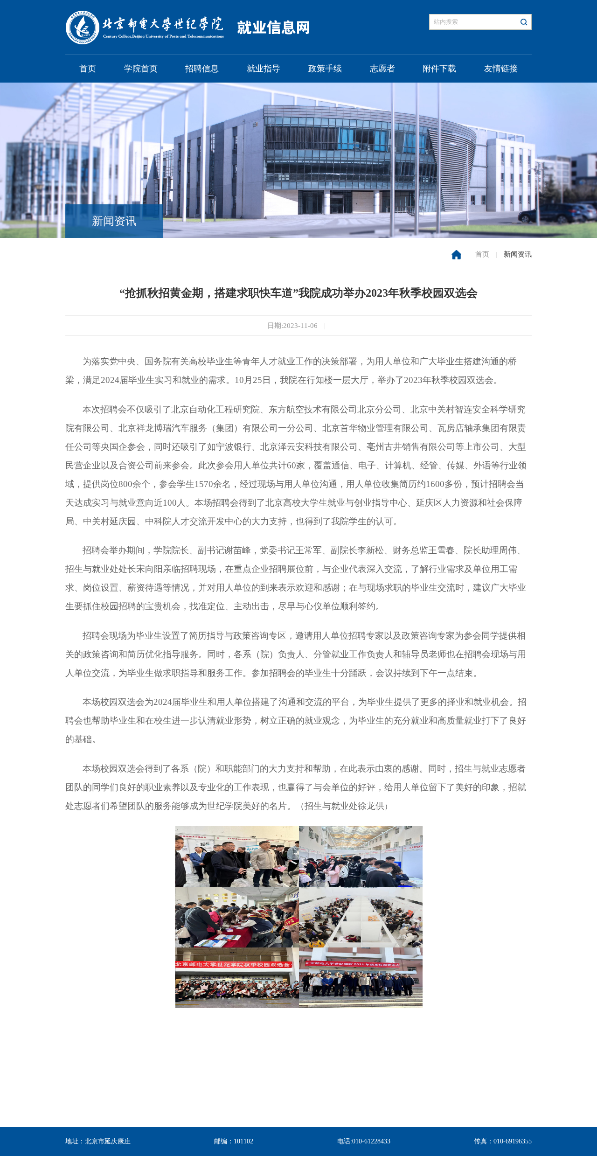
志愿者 (382, 68)
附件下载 (439, 68)
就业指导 (263, 68)
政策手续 (325, 68)
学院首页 (141, 68)
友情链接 (501, 68)
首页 (87, 68)
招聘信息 (202, 68)
